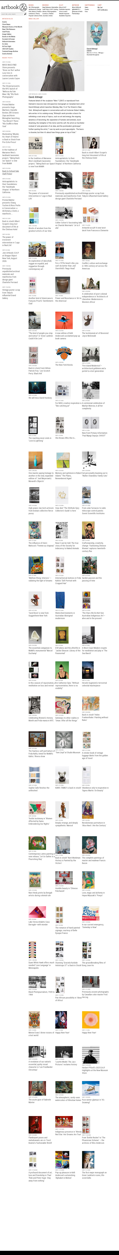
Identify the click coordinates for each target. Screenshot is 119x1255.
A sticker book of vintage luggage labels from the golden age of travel (95, 756)
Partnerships (76, 13)
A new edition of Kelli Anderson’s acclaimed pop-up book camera (67, 336)
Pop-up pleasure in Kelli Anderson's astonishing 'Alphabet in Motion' (65, 1175)
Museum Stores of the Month (12, 27)
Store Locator (63, 11)
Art (29, 7)
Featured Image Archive (10, 51)
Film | (30, 11)
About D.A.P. (62, 7)
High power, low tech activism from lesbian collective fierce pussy (41, 511)
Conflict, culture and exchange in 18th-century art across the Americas (94, 266)
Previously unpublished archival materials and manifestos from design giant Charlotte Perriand (68, 196)
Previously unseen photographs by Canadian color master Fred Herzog (95, 995)
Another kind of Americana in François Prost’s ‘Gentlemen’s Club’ (41, 301)
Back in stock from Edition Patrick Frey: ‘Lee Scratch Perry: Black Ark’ (40, 371)
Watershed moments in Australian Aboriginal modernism (65, 616)
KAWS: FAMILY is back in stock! (68, 788)
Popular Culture (33, 16)
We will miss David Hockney (40, 398)
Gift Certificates (103, 10)
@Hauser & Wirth (77, 11)
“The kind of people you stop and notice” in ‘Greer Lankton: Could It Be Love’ (41, 336)
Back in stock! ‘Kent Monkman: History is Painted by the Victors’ (68, 860)
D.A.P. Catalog (54, 9)
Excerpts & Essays (8, 39)
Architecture (32, 9)
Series (51, 16)
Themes (51, 13)
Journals (45, 16)
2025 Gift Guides (7, 49)
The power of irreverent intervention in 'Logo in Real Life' (40, 196)
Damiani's (32, 104)
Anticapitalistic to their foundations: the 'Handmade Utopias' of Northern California (10, 187)
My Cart (100, 7)
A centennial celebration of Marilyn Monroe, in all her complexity (93, 406)
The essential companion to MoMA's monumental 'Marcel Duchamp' (41, 651)
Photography (35, 7)
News (86, 7)
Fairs (86, 11)
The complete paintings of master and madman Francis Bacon (94, 860)
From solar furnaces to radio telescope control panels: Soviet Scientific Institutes (94, 511)
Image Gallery (6, 34)
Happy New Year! (62, 1032)
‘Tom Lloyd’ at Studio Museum (67, 752)
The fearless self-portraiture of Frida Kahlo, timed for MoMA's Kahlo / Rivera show (42, 754)
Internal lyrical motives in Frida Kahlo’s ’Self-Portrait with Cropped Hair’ (68, 581)
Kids (40, 16)
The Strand (71, 107)
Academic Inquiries (65, 16)
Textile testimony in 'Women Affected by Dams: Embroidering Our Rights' (40, 821)
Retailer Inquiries (64, 13)
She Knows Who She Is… (65, 438)
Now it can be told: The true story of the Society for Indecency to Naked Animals (67, 546)
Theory (38, 13)
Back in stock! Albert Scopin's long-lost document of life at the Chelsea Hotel (94, 155)
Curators (45, 13)
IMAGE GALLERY (34, 19)
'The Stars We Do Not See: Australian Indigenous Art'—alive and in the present (93, 616)
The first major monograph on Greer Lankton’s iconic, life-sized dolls (94, 1175)
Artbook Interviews (8, 41)
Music (34, 11)
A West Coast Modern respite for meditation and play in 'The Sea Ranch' (94, 651)
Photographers (51, 11)
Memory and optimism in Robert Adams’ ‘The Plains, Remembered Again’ (68, 476)
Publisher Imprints (64, 9)
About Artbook (76, 7)
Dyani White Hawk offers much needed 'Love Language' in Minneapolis (41, 965)
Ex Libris (5, 44)
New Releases (46, 7)
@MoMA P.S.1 (76, 9)
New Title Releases (8, 29)
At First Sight (6, 46)
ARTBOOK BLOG (7, 19)
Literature (32, 13)
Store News (6, 24)
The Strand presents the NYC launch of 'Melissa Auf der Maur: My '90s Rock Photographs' (11, 91)
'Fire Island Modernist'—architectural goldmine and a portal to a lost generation (94, 368)
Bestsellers (55, 7)
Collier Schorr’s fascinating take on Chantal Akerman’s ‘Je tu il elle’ (68, 225)
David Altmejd (35, 97)
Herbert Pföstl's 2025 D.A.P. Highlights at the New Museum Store (95, 1070)
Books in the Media (8, 37)
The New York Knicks (64, 365)
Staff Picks (45, 9)
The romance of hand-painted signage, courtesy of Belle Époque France (67, 930)
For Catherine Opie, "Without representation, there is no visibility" (67, 686)
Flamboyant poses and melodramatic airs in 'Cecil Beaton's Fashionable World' (40, 1140)
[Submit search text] (25, 14)
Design (39, 9)
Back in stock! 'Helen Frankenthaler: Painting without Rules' (95, 717)
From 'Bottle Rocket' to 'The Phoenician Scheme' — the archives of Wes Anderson (93, 1140)
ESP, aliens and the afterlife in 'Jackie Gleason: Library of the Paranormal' (68, 651)
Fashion (39, 11)
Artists (44, 11)
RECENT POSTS (7, 58)
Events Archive (7, 54)
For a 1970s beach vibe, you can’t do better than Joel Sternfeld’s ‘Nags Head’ (66, 266)
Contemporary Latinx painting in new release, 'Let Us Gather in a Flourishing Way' (42, 856)
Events (87, 9)
